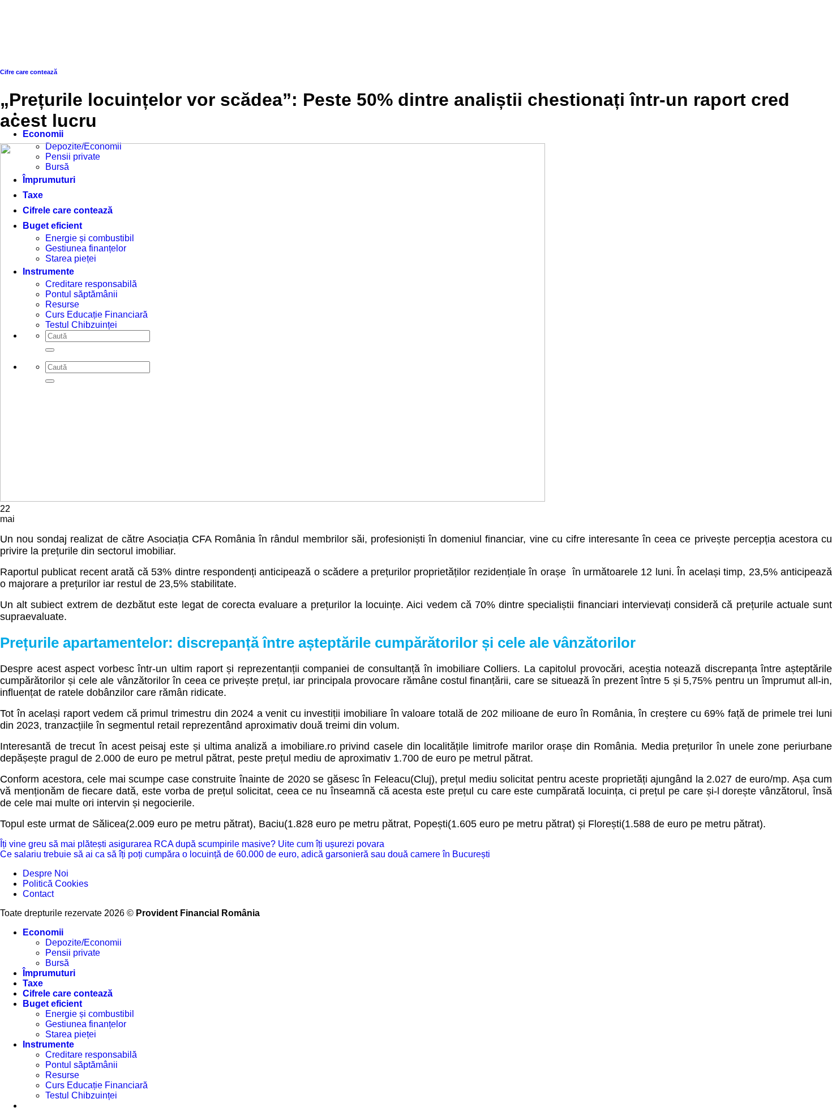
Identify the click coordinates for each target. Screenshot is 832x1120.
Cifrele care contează (68, 993)
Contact (38, 894)
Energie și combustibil (89, 1014)
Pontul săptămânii (81, 1065)
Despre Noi (45, 873)
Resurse (62, 1075)
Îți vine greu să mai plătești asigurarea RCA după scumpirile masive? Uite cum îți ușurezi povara (192, 844)
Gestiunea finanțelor (85, 1024)
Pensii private (72, 952)
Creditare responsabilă (91, 1054)
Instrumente (48, 1044)
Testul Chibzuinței (81, 1095)
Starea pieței (70, 1034)
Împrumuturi (49, 973)
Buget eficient (52, 1003)
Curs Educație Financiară (96, 1085)
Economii (43, 134)
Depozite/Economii (83, 942)
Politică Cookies (55, 883)
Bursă (57, 963)
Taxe (33, 983)
